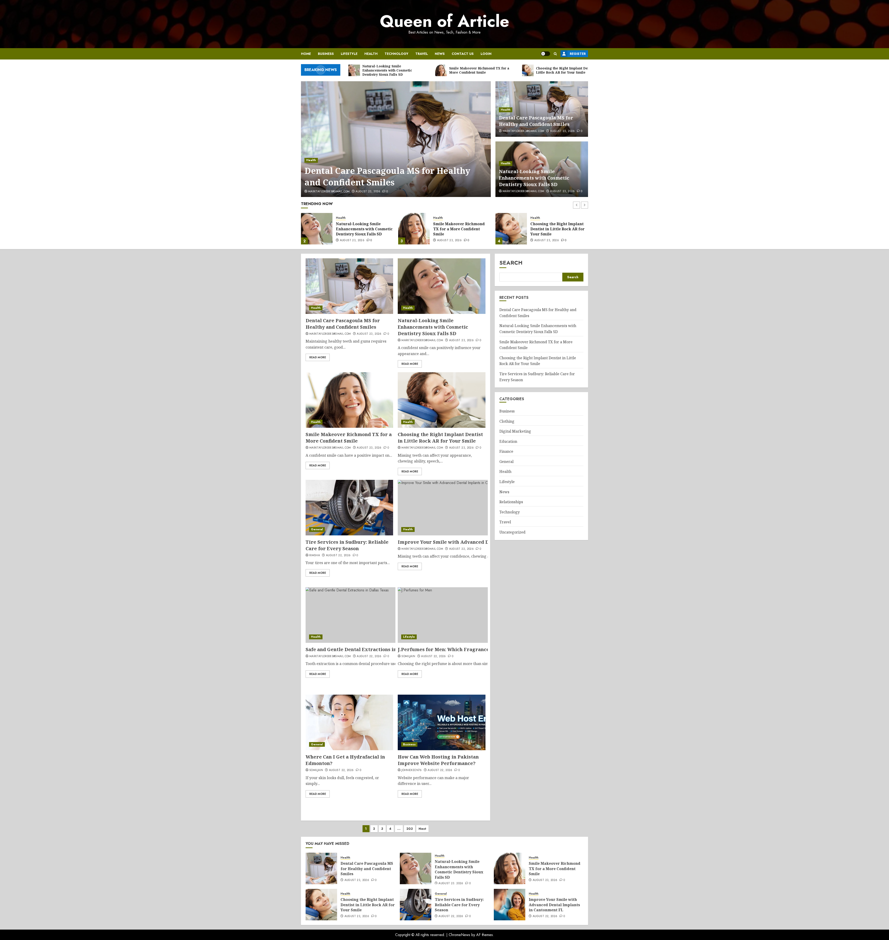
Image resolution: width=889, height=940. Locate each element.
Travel (421, 53)
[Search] (555, 53)
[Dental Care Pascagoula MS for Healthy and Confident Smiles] (349, 286)
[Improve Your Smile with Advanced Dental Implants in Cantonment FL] (509, 904)
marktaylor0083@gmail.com (329, 192)
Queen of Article (444, 21)
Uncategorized (512, 532)
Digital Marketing (515, 431)
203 (409, 828)
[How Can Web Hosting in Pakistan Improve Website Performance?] (441, 722)
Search (511, 263)
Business (326, 53)
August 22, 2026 (546, 240)
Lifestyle (349, 53)
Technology (396, 53)
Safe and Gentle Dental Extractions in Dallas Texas (367, 649)
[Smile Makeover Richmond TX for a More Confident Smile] (316, 228)
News (440, 53)
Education (508, 441)
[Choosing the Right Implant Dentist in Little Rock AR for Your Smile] (414, 228)
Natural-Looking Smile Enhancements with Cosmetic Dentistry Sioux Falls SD (396, 176)
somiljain (408, 656)
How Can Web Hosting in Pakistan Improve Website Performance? (438, 760)
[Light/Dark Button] (545, 53)
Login (486, 53)
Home (306, 53)
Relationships (511, 501)
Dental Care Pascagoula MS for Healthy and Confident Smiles (536, 121)
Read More (317, 357)
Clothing (506, 421)
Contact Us (463, 53)
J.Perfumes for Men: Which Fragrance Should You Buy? (463, 649)
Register (578, 53)
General (536, 218)
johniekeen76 (411, 770)
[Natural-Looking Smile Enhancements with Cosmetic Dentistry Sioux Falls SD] (396, 139)
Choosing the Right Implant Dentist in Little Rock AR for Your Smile (460, 229)
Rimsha (314, 555)
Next (422, 828)
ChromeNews (459, 934)
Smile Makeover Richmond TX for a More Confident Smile (362, 229)
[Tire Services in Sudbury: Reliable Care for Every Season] (511, 228)
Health (371, 53)
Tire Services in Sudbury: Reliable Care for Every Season (554, 229)
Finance (506, 451)
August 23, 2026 (368, 192)
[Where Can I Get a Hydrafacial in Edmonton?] (349, 722)
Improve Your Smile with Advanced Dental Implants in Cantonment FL (483, 542)
